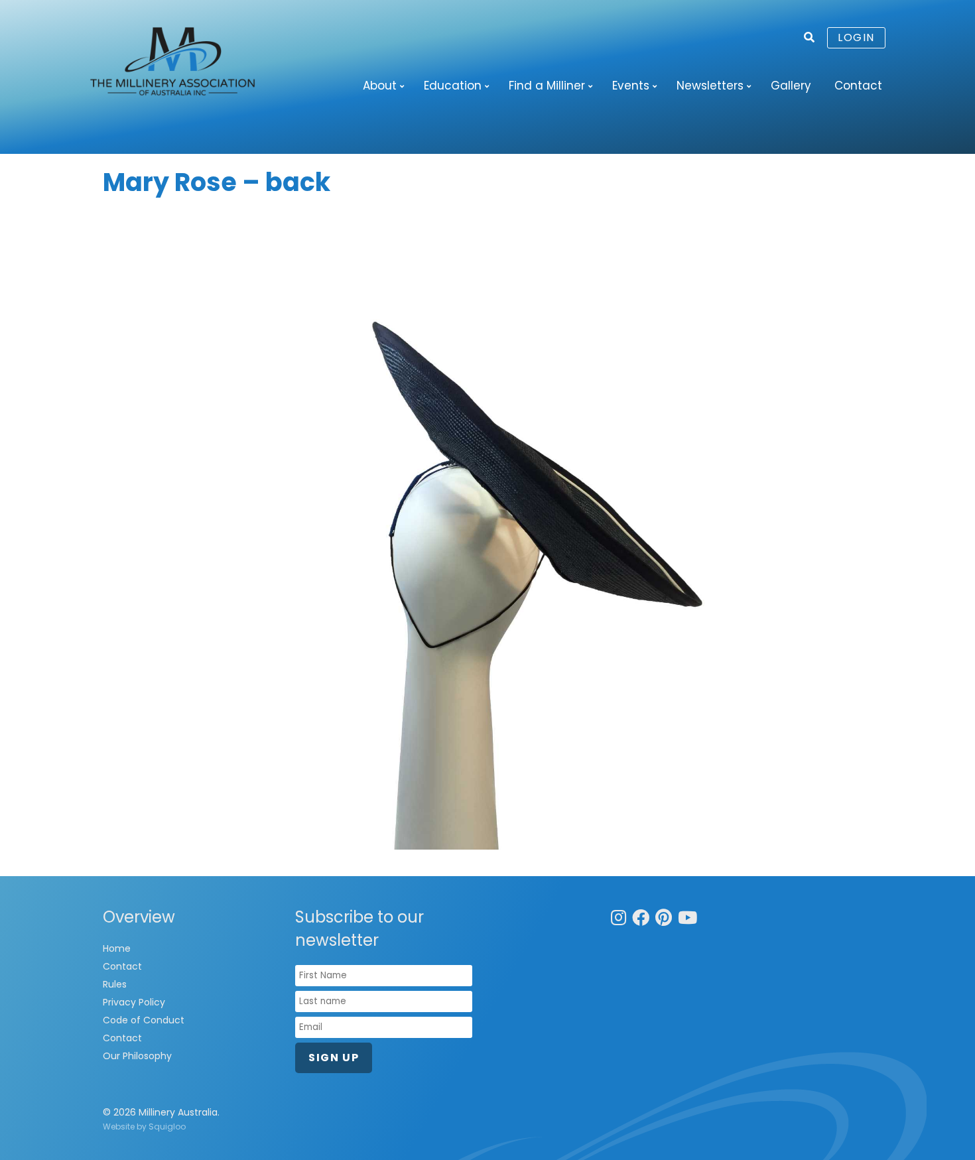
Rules (115, 984)
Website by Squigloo (144, 1126)
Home (117, 948)
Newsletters (710, 86)
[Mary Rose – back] (487, 531)
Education (453, 86)
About (380, 86)
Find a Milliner (547, 86)
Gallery (791, 86)
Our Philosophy (137, 1056)
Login (856, 37)
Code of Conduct (143, 1020)
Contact (858, 86)
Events (630, 86)
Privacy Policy (134, 1002)
